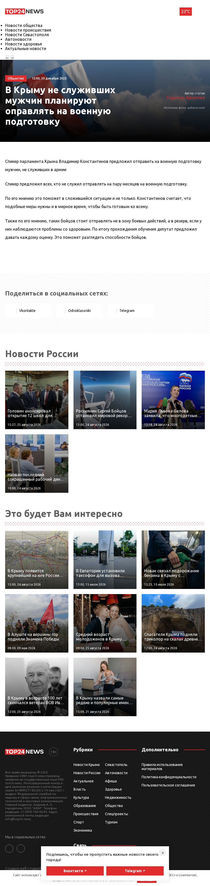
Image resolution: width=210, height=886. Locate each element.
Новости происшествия (28, 30)
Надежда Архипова (186, 97)
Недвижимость (118, 797)
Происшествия (86, 814)
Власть (80, 789)
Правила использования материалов (162, 767)
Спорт (79, 822)
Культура (81, 797)
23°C (185, 11)
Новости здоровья (23, 44)
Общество (114, 806)
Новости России (87, 773)
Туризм (111, 822)
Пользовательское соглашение (168, 785)
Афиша (111, 781)
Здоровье (113, 789)
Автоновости (18, 39)
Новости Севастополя (27, 34)
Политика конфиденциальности (169, 777)
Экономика (83, 830)
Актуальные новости (25, 48)
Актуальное (84, 781)
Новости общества (24, 25)
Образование (85, 806)
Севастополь (116, 765)
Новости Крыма (87, 765)
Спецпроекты (116, 814)
